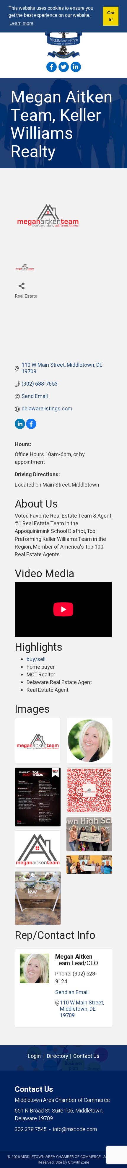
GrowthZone (78, 1162)
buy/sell (36, 659)
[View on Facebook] (31, 427)
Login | (37, 1056)
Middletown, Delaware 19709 (59, 1115)
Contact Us (86, 1056)
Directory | (60, 1056)
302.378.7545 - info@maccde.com (56, 1129)
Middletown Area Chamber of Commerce (62, 1100)
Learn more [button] (21, 23)
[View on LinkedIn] (20, 427)
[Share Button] (21, 285)
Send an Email (72, 992)
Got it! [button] (111, 16)
